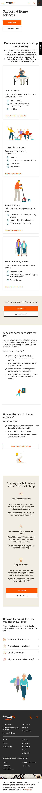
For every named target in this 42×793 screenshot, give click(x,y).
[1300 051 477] (31, 717)
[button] (28, 3)
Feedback (40, 48)
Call (21, 314)
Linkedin (26, 753)
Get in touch (21, 309)
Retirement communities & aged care (11, 729)
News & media (7, 746)
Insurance (25, 727)
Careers (5, 743)
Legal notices (26, 765)
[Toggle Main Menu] (2, 3)
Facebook (27, 746)
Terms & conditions (8, 769)
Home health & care (9, 733)
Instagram (27, 740)
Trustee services (27, 731)
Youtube (27, 743)
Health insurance (8, 724)
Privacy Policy (27, 789)
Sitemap (5, 762)
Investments (26, 724)
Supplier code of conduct (29, 762)
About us (5, 740)
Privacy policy (6, 765)
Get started (12, 22)
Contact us (37, 717)
